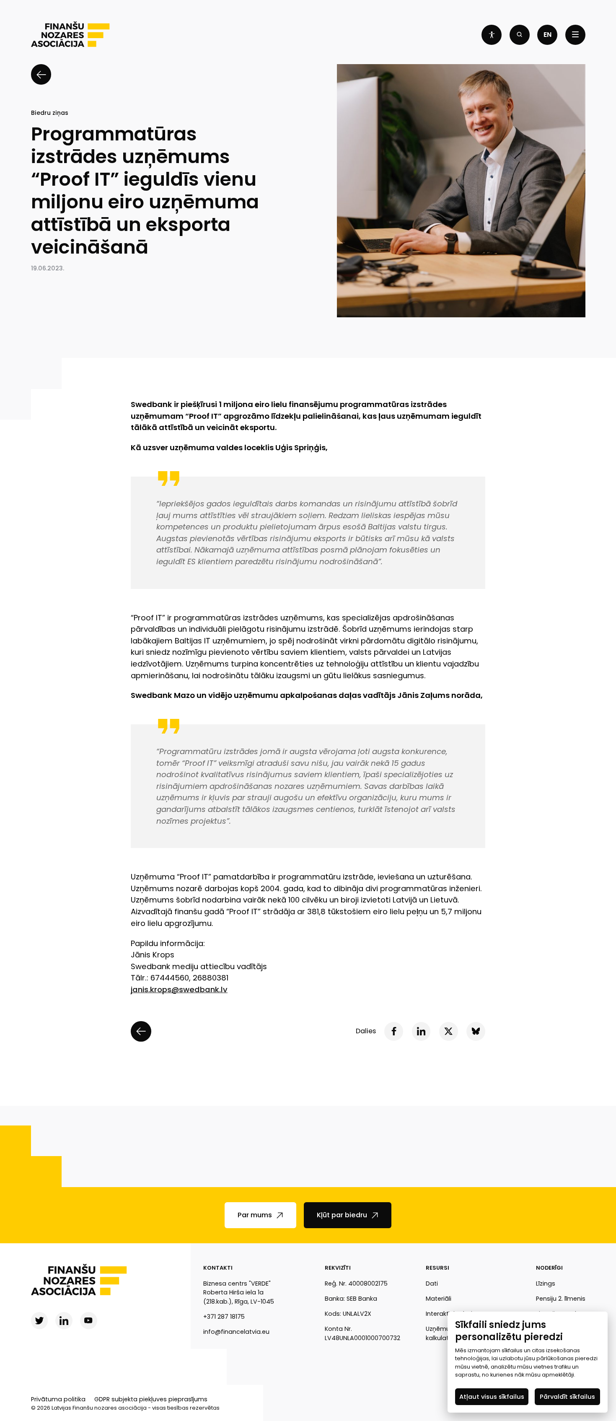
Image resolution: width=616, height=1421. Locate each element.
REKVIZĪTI (338, 1268)
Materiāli (438, 1298)
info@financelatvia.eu (236, 1332)
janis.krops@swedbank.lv (179, 989)
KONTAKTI (218, 1268)
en (547, 34)
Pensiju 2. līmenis (560, 1298)
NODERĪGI (549, 1268)
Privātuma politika (58, 1399)
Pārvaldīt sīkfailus (567, 1396)
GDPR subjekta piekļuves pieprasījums (150, 1399)
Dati (432, 1283)
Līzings (545, 1283)
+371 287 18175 (224, 1316)
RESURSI (437, 1268)
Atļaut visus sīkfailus (491, 1396)
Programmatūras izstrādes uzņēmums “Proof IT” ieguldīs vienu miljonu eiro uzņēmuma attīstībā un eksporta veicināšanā (145, 191)
